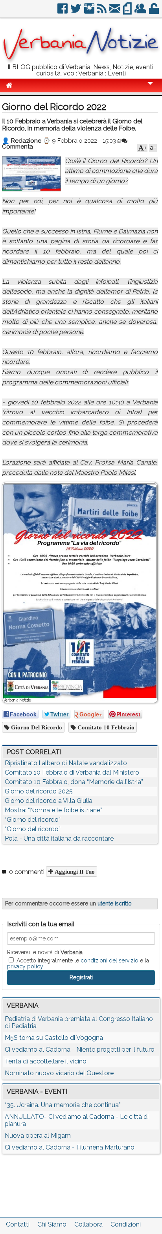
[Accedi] (154, 11)
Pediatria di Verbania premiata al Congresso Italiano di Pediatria (79, 1022)
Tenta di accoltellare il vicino (46, 1061)
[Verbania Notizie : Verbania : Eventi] (81, 60)
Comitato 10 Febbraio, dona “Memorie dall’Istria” (74, 782)
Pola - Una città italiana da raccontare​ (59, 838)
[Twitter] (76, 11)
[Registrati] (140, 11)
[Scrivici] (115, 11)
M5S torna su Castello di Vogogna (54, 1037)
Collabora (88, 1224)
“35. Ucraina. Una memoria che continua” (63, 1105)
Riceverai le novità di (45, 952)
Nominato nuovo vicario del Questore (59, 1073)
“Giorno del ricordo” (33, 819)
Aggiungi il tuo (74, 871)
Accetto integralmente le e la (78, 963)
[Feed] (102, 11)
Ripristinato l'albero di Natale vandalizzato (66, 763)
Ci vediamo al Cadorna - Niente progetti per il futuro (80, 1049)
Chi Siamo (51, 1224)
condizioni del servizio (109, 960)
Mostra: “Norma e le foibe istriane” (53, 810)
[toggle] (150, 88)
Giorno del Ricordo (35, 727)
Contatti (17, 1224)
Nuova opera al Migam (38, 1135)
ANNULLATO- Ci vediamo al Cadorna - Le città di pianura (77, 1120)
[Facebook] (63, 11)
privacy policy (25, 966)
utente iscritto (115, 903)
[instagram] (90, 11)
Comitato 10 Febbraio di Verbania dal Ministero (72, 772)
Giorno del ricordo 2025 (39, 791)
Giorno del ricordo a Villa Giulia (48, 800)
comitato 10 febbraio (105, 727)
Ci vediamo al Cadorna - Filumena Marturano (69, 1147)
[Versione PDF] (128, 11)
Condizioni (125, 1224)
